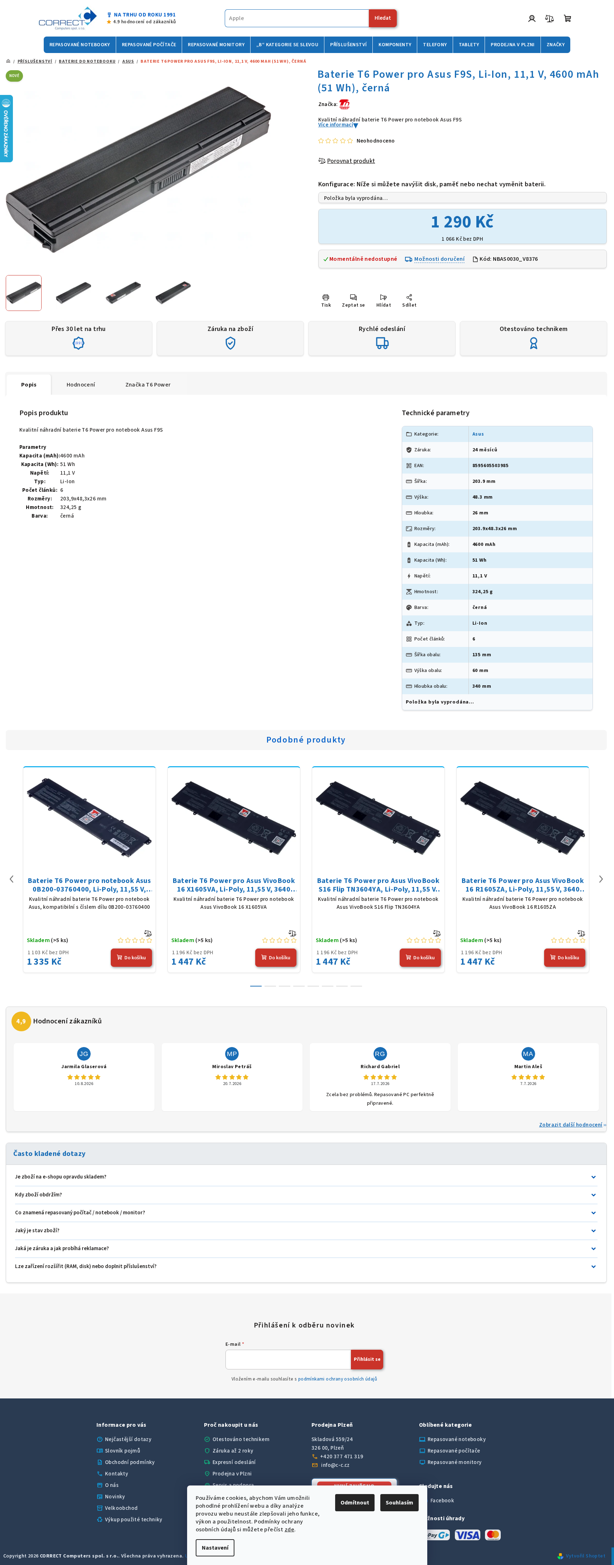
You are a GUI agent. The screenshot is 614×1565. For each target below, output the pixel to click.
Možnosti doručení (439, 259)
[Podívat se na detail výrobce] (344, 104)
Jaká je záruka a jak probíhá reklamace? (62, 1248)
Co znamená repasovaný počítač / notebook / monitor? (80, 1212)
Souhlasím (399, 1503)
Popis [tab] (29, 385)
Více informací (335, 125)
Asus (478, 434)
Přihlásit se (367, 1359)
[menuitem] (80, 45)
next (601, 879)
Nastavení (215, 1548)
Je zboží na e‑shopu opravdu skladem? (60, 1177)
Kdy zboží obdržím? (38, 1195)
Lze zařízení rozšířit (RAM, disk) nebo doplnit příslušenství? (86, 1266)
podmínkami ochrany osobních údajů (337, 1379)
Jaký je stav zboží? (37, 1230)
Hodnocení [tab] (81, 385)
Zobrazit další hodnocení (571, 1125)
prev (11, 879)
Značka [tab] (148, 385)
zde (289, 1529)
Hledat (383, 18)
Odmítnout (355, 1503)
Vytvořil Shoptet (585, 1556)
